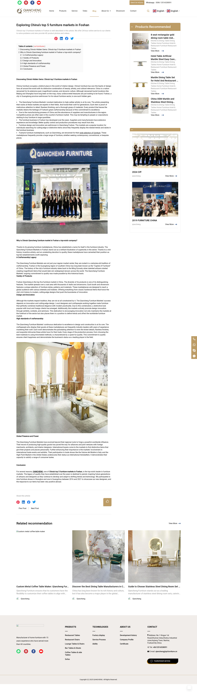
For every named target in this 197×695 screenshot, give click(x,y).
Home (51, 11)
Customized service (162, 661)
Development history (128, 635)
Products (62, 11)
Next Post (35, 508)
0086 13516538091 (164, 2)
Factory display (98, 635)
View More (173, 523)
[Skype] (194, 350)
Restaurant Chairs (72, 640)
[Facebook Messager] (194, 356)
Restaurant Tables (72, 635)
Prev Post (22, 508)
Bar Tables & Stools (73, 648)
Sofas (67, 659)
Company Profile (126, 640)
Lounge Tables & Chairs (74, 644)
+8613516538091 (160, 647)
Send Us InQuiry (137, 2)
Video (85, 11)
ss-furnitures (39, 46)
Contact (133, 11)
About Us (105, 11)
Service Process (99, 640)
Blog (94, 11)
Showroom (120, 11)
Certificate (124, 644)
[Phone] (194, 339)
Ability (95, 644)
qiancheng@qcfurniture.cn (166, 651)
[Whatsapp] (194, 345)
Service (74, 11)
